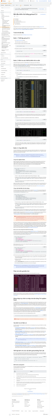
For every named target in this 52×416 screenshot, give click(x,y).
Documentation (4, 3)
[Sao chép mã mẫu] (46, 45)
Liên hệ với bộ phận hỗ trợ (40, 401)
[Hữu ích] (44, 12)
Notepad (26, 64)
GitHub (13, 406)
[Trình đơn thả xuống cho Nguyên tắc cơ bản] (11, 5)
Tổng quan (2, 5)
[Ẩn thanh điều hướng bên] (10, 414)
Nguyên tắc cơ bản (7, 5)
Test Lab (9, 3)
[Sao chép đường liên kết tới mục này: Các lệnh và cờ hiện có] (27, 322)
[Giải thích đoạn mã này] (43, 45)
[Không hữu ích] (46, 12)
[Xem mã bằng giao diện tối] (44, 45)
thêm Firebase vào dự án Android (27, 34)
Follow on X (26, 403)
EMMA (32, 231)
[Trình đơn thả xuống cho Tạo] (18, 5)
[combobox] (23, 1)
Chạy (20, 5)
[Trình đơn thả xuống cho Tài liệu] (11, 1)
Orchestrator (32, 327)
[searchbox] (5, 7)
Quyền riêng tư (17, 414)
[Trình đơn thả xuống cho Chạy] (22, 5)
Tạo (16, 5)
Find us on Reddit (27, 402)
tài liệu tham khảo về (24, 29)
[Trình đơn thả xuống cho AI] (14, 5)
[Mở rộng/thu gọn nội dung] (18, 18)
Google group (39, 403)
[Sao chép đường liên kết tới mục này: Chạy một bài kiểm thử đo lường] (30, 188)
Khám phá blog (26, 401)
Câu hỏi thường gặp (39, 407)
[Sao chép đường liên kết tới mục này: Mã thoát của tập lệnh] (25, 364)
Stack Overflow (39, 402)
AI (13, 5)
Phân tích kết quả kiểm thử (41, 185)
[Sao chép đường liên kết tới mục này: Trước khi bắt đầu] (25, 32)
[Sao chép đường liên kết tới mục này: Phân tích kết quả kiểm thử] (30, 271)
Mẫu (30, 5)
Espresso (35, 190)
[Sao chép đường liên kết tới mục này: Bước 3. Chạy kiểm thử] (28, 148)
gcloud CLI (41, 26)
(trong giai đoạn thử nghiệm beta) (24, 334)
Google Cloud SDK (19, 40)
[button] (5, 13)
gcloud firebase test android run (35, 156)
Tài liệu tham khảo (26, 5)
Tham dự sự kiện (27, 406)
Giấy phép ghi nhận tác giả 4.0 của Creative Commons (34, 393)
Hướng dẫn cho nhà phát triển (16, 401)
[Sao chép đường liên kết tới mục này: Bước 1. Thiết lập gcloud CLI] (31, 38)
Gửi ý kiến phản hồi (43, 14)
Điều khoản (13, 414)
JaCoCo (36, 231)
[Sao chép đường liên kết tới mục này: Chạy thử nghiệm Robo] (26, 159)
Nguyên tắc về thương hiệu (40, 406)
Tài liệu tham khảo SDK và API (15, 402)
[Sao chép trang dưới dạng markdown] (17, 16)
